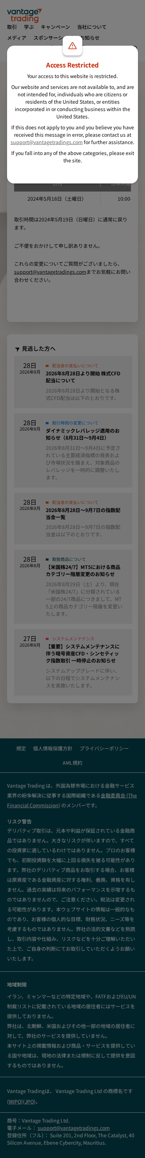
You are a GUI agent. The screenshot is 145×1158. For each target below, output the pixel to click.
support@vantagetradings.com (47, 141)
